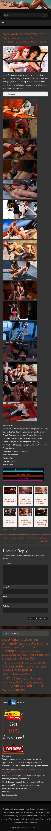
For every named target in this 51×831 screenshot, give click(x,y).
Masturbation (12, 674)
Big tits (42, 643)
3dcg (12, 639)
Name (6, 587)
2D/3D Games (22, 42)
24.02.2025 (8, 42)
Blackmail (6, 647)
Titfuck (18, 686)
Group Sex (27, 658)
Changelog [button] (11, 94)
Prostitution (26, 679)
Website (6, 606)
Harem (20, 662)
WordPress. (36, 827)
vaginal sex (34, 685)
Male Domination (36, 666)
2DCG (4, 640)
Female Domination (18, 654)
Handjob (9, 662)
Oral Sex (10, 678)
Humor (35, 663)
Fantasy (5, 655)
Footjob (5, 659)
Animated (10, 643)
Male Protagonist (17, 670)
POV (19, 679)
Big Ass (31, 643)
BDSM (22, 643)
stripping (39, 682)
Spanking (30, 682)
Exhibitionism (34, 651)
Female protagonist (38, 654)
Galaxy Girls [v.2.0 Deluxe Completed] (38, 539)
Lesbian (20, 666)
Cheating (16, 647)
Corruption (29, 647)
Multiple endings (37, 675)
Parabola (25, 827)
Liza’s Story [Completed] (13, 538)
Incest (42, 662)
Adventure (20, 640)
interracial (8, 666)
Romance (37, 678)
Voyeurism (17, 690)
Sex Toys (21, 682)
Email (5, 596)
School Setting (9, 682)
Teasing (7, 686)
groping (14, 658)
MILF (26, 674)
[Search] (45, 16)
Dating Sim (21, 651)
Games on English (37, 42)
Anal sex (32, 639)
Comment (7, 563)
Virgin (5, 690)
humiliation (28, 663)
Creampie (9, 651)
